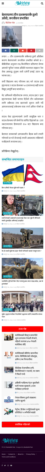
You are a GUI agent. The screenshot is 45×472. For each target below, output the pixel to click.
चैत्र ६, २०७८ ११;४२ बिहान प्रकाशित (25, 392)
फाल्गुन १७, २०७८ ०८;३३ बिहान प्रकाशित (14, 287)
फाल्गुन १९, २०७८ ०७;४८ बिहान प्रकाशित (14, 191)
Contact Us (11, 454)
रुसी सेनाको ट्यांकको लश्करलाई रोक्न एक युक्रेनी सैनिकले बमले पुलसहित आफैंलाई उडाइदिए (21, 219)
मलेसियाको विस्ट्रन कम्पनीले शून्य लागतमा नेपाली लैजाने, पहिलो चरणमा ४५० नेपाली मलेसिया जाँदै (26, 339)
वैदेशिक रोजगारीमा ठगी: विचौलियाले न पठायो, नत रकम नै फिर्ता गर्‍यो (27, 371)
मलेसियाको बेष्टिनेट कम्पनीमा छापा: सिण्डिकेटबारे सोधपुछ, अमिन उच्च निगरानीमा (26, 356)
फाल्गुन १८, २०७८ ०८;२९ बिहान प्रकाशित (14, 224)
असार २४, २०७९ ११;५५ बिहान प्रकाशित (27, 348)
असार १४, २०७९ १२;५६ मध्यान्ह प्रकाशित (27, 378)
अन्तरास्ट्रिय (20, 23)
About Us (21, 454)
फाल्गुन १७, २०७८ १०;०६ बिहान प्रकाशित (14, 254)
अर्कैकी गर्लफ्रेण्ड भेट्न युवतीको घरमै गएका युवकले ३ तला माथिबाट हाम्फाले (27, 386)
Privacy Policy (30, 454)
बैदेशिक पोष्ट (10, 23)
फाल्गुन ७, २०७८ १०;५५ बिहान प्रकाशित (32, 26)
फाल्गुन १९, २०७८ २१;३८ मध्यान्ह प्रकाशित (27, 416)
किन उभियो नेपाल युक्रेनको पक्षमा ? (13, 187)
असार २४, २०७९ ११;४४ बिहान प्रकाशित (27, 363)
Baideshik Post (10, 447)
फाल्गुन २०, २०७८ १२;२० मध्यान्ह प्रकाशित (27, 404)
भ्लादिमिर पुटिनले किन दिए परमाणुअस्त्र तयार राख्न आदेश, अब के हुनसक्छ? (22, 282)
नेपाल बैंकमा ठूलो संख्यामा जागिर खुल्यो (25, 399)
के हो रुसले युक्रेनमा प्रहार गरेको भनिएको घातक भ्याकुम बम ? (21, 251)
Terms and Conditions (9, 457)
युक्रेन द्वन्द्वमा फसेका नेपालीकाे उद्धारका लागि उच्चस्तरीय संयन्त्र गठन (22, 315)
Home (4, 454)
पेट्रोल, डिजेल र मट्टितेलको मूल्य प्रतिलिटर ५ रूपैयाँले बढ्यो (27, 411)
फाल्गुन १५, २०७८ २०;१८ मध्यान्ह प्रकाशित (14, 320)
